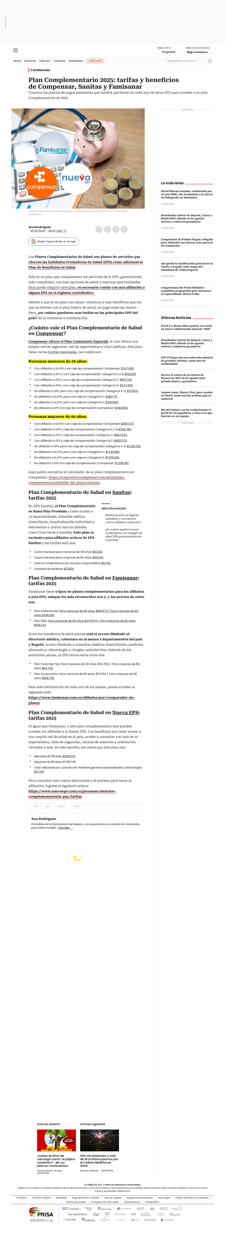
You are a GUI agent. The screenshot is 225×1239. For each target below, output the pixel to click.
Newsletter (202, 61)
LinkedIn (115, 229)
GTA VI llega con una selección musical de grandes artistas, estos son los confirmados (187, 360)
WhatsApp (124, 229)
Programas (76, 60)
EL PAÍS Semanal (145, 1214)
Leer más (63, 827)
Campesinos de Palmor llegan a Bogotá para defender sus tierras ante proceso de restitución (187, 242)
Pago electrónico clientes (85, 1197)
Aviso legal (164, 1197)
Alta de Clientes (113, 1197)
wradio (105, 1214)
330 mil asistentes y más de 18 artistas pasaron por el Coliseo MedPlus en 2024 (99, 1161)
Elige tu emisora (197, 52)
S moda (134, 1218)
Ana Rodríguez (39, 227)
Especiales (95, 60)
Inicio (17, 60)
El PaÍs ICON (119, 1218)
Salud (61, 806)
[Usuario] (209, 61)
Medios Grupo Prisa (41, 1220)
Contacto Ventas (41, 1197)
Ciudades (59, 60)
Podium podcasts (104, 1218)
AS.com (151, 1208)
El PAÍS (71, 1208)
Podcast (44, 60)
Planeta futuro (159, 1214)
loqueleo (149, 1218)
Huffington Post (76, 1214)
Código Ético (152, 1202)
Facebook (98, 229)
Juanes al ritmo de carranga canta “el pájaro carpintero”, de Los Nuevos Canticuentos (56, 1161)
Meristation (167, 1218)
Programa (168, 52)
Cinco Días (119, 1214)
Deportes (30, 60)
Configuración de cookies (105, 1202)
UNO (95, 1214)
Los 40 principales (86, 1208)
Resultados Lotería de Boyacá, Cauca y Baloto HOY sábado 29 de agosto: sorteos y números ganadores (186, 218)
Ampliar (137, 115)
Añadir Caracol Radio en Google (56, 241)
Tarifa (76, 806)
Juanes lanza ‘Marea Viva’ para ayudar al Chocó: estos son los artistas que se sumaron (187, 395)
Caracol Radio (112, 50)
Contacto (21, 1197)
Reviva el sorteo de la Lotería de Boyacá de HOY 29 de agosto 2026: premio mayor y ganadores (183, 378)
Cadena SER (139, 1208)
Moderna (87, 1218)
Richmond (69, 1218)
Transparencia (132, 1202)
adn (163, 1208)
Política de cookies (76, 1202)
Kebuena (175, 1214)
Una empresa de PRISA (41, 1212)
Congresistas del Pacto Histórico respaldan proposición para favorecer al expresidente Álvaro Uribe (186, 290)
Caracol (176, 1208)
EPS (36, 806)
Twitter (107, 229)
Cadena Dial (132, 1214)
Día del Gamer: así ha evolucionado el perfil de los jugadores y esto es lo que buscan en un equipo (187, 413)
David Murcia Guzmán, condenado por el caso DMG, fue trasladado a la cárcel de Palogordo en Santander (187, 194)
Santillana (103, 1208)
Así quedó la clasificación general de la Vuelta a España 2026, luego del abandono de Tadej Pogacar (187, 266)
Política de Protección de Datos (192, 1197)
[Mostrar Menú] (15, 50)
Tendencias (40, 70)
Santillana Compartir (122, 1208)
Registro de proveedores (140, 1197)
